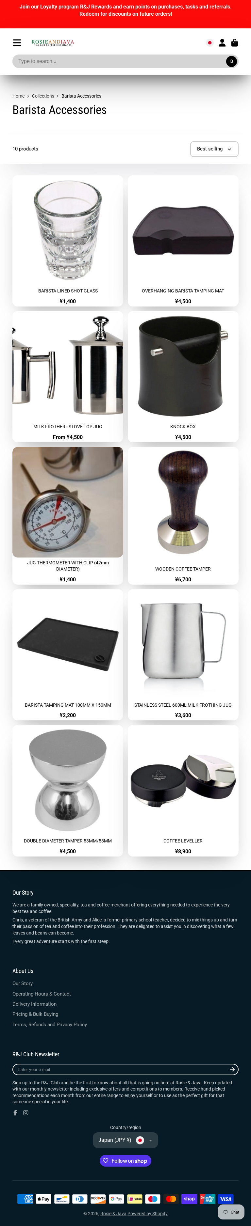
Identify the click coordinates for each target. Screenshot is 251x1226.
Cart (235, 43)
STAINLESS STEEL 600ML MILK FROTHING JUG (183, 654)
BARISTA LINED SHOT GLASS (67, 240)
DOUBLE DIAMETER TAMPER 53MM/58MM (67, 790)
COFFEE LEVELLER (183, 790)
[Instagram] (26, 1113)
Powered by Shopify (147, 1213)
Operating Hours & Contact (41, 994)
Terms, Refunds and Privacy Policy (49, 1025)
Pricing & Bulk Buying (35, 1014)
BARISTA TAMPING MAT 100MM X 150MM (67, 654)
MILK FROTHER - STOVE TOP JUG (67, 376)
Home (18, 96)
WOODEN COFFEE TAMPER (183, 516)
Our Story (22, 983)
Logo (53, 42)
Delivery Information (34, 1004)
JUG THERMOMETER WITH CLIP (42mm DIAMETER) (67, 516)
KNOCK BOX (183, 376)
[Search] (231, 61)
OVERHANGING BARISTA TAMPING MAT (183, 240)
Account (222, 43)
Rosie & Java (113, 1213)
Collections (43, 96)
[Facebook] (15, 1113)
